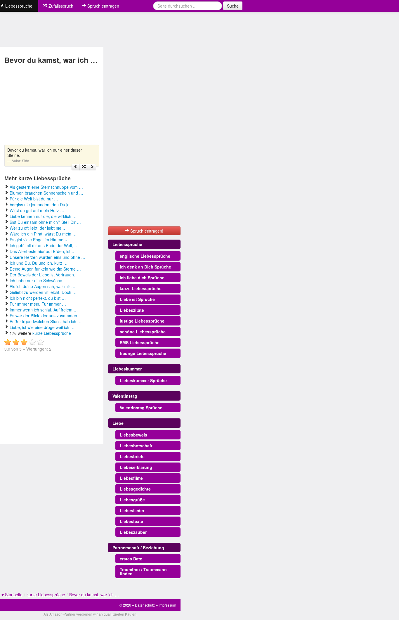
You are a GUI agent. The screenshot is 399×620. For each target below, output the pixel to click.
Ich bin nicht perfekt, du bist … (38, 298)
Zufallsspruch (60, 6)
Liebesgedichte (135, 489)
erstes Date (131, 559)
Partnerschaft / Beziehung (138, 547)
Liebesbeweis (133, 435)
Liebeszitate (132, 310)
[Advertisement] (51, 105)
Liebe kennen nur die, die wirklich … (43, 216)
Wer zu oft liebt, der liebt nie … (38, 228)
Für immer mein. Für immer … (38, 304)
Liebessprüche (127, 244)
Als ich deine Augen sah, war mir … (42, 286)
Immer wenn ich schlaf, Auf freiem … (44, 310)
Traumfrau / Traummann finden (143, 571)
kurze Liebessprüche (51, 333)
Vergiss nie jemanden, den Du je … (42, 204)
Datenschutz (145, 604)
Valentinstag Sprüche (141, 408)
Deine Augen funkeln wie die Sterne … (45, 269)
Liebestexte (131, 521)
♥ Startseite (11, 595)
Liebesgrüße (132, 500)
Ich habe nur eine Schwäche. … (39, 280)
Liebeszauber (133, 532)
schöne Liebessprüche (143, 332)
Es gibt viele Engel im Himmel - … (41, 240)
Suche (233, 6)
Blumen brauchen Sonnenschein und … (46, 193)
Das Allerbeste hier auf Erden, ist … (43, 251)
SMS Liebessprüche (139, 342)
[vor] (92, 167)
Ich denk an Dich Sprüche (145, 267)
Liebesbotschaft (136, 445)
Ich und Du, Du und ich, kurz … (38, 263)
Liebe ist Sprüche (137, 299)
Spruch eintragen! (146, 231)
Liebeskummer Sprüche (143, 380)
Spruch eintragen (102, 6)
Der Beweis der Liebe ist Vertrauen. (42, 275)
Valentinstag (124, 396)
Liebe (118, 423)
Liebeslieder (132, 510)
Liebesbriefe (132, 456)
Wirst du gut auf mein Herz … (37, 210)
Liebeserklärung (136, 467)
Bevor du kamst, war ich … (94, 595)
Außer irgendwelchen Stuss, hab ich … (45, 321)
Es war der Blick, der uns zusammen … (46, 315)
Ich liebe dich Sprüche (142, 277)
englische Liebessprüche (145, 256)
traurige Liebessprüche (143, 353)
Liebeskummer (127, 369)
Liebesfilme (131, 478)
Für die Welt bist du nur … (34, 199)
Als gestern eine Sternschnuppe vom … (46, 187)
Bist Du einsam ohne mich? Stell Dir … (45, 222)
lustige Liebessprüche (142, 321)
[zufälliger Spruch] (83, 167)
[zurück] (76, 167)
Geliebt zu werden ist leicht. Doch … (43, 292)
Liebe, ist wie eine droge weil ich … (42, 327)
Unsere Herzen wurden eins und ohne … (47, 257)
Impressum (167, 604)
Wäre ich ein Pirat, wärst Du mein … (43, 234)
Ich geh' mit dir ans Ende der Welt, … (44, 245)
